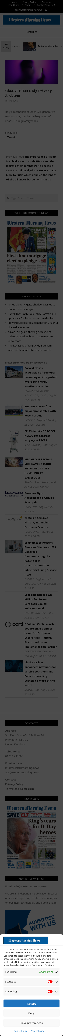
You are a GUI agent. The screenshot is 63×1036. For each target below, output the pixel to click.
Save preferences (31, 1023)
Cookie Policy (20, 1031)
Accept (31, 1003)
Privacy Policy (37, 1031)
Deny (31, 1013)
